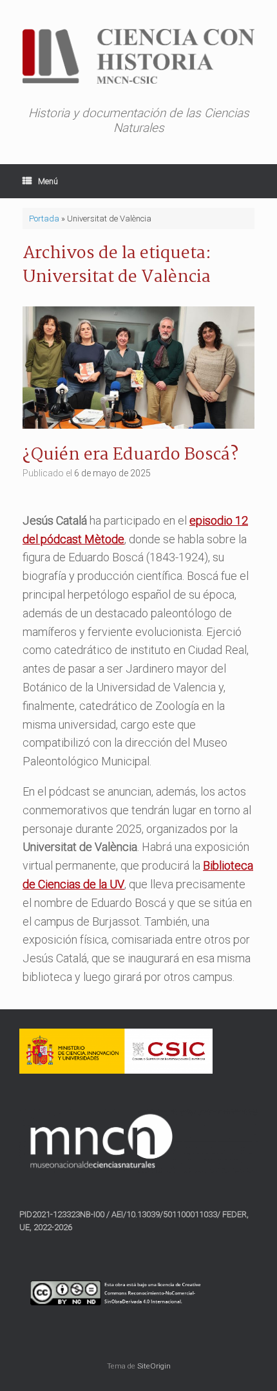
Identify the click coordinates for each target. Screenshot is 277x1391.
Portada (44, 218)
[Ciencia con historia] (138, 56)
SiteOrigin (154, 1365)
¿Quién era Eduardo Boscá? (130, 455)
